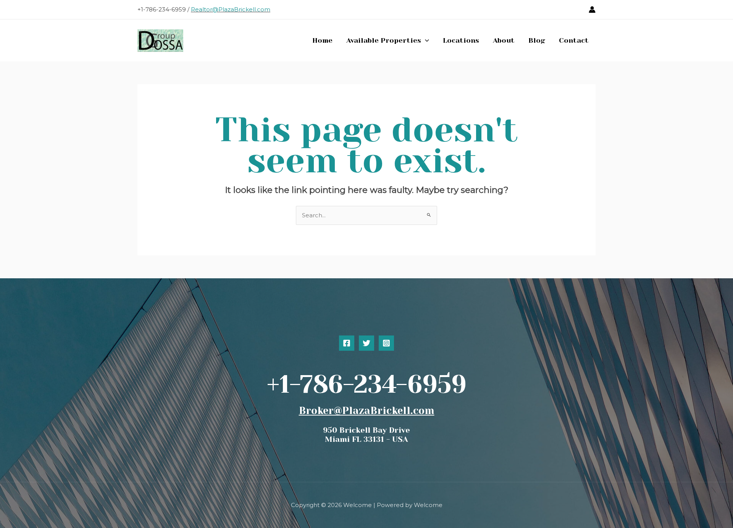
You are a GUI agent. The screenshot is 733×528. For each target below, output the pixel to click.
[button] (425, 40)
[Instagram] (386, 343)
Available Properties (383, 40)
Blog (536, 40)
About (504, 40)
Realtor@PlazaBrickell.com (230, 9)
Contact (574, 40)
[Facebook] (346, 343)
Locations (461, 40)
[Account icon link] (592, 9)
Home (322, 40)
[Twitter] (366, 343)
